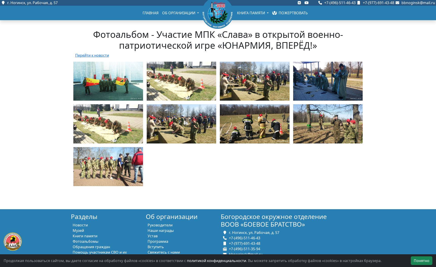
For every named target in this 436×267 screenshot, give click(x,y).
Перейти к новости (92, 55)
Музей (78, 230)
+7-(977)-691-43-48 (378, 2)
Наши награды (161, 230)
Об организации (179, 12)
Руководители (160, 225)
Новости (80, 225)
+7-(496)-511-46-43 (339, 2)
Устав (153, 235)
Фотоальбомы (85, 241)
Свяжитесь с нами (164, 252)
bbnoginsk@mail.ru (417, 2)
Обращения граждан (91, 246)
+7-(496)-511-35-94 (243, 248)
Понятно (421, 260)
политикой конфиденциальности (216, 260)
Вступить (156, 246)
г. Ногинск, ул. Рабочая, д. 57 (31, 2)
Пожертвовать (292, 12)
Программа (158, 241)
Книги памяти (85, 235)
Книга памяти (251, 12)
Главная (151, 12)
